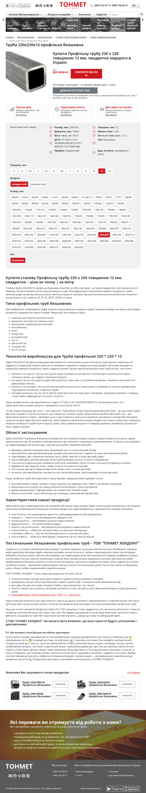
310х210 (16, 247)
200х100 (114, 228)
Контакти (85, 14)
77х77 (118, 197)
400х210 (53, 247)
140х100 (16, 216)
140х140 (53, 216)
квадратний (19, 184)
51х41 (55, 197)
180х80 (15, 228)
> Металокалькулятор (90, 788)
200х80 (102, 228)
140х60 (111, 209)
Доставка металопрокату (121, 775)
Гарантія (101, 14)
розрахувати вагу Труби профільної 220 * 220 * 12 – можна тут (46, 594)
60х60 (75, 197)
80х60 (25, 203)
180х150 (77, 228)
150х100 (112, 216)
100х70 (109, 203)
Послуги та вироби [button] (59, 14)
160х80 (28, 222)
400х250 (66, 247)
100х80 (120, 203)
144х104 (66, 216)
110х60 (28, 209)
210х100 (53, 234)
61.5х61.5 (87, 197)
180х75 (124, 222)
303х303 (116, 241)
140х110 (28, 216)
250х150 (16, 241)
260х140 (41, 241)
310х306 (28, 247)
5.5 (45, 171)
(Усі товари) (133, 672)
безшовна (18, 260)
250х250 (28, 241)
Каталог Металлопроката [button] (24, 14)
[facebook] (48, 5)
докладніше (21, 115)
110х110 (40, 209)
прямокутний (38, 184)
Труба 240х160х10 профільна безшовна (103, 695)
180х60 (113, 222)
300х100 (91, 241)
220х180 (91, 234)
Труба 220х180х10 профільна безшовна (36, 684)
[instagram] (51, 5)
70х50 (98, 197)
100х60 (98, 203)
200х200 (41, 234)
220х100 (66, 234)
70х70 (108, 197)
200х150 (16, 234)
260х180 (53, 241)
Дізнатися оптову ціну (75, 90)
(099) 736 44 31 (120, 5)
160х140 (76, 222)
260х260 (66, 241)
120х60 (63, 209)
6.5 (61, 171)
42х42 (25, 197)
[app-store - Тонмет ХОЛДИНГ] (25, 6)
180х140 (65, 228)
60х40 (65, 197)
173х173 (101, 222)
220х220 (104, 234)
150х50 (78, 216)
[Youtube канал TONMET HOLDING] (41, 5)
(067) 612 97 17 (102, 5)
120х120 (99, 209)
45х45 (35, 197)
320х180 (41, 247)
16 (110, 171)
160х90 (39, 222)
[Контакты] (91, 5)
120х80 (74, 209)
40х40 (15, 197)
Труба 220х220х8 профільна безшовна (103, 684)
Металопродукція (85, 771)
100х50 (87, 203)
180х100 (27, 228)
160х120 (63, 222)
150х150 (16, 222)
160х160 (89, 222)
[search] (142, 14)
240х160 (116, 234)
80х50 (15, 203)
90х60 (55, 203)
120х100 (86, 209)
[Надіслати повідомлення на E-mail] (37, 5)
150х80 (89, 216)
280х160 (79, 241)
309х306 (129, 241)
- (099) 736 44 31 (59, 775)
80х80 (35, 203)
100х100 (16, 209)
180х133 (52, 228)
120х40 (52, 209)
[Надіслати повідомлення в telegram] (44, 5)
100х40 (75, 203)
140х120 (41, 216)
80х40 (128, 197)
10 (94, 171)
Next (142, 19)
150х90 (101, 216)
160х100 (51, 222)
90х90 (65, 203)
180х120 (40, 228)
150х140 (125, 216)
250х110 (129, 234)
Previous (3, 19)
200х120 (126, 228)
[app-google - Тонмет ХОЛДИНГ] (12, 6)
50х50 (45, 197)
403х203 (79, 247)
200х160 (28, 234)
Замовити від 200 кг (86, 73)
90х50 (45, 203)
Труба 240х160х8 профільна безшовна (36, 695)
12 (102, 171)
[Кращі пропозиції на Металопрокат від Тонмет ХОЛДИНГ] (73, 6)
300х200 (104, 241)
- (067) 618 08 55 (59, 771)
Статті (79, 775)
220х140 (79, 234)
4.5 (30, 171)
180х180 (90, 228)
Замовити (60, 684)
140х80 (122, 209)
